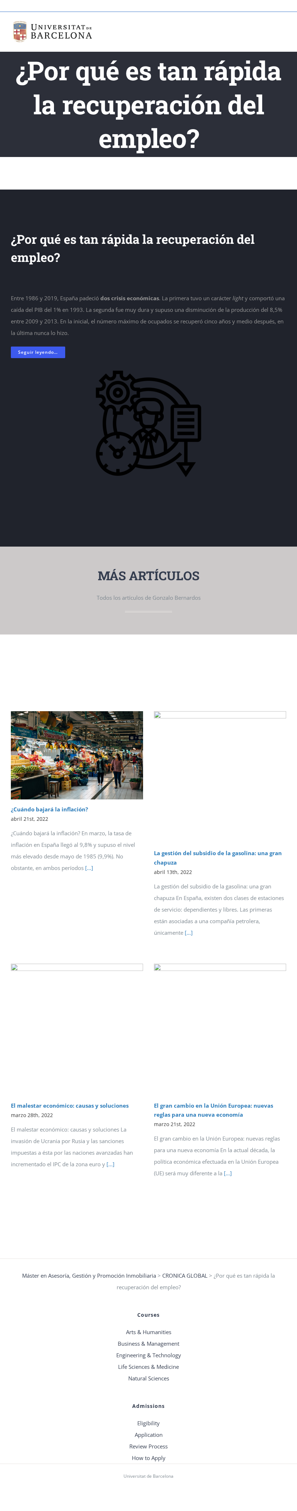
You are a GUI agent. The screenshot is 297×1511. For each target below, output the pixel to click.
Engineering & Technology (148, 1355)
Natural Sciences (148, 1378)
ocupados (160, 321)
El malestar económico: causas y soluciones (70, 1105)
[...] (88, 867)
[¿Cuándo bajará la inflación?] (77, 755)
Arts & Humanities (148, 1332)
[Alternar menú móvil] (283, 29)
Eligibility (148, 1423)
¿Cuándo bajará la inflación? (49, 809)
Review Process (148, 1446)
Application (149, 1434)
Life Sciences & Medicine (148, 1366)
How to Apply (149, 1457)
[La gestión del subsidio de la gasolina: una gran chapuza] (220, 777)
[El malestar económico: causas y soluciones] (77, 1030)
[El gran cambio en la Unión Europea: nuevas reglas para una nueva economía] (220, 1030)
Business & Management (148, 1343)
